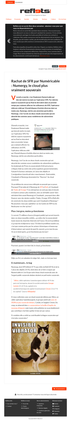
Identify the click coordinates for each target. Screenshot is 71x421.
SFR (41, 187)
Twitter (56, 413)
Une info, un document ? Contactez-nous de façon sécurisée (36, 394)
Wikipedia (31, 292)
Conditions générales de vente (43, 411)
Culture (53, 19)
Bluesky (56, 403)
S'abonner (10, 2)
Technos (44, 19)
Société (26, 19)
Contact (9, 406)
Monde (35, 19)
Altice (16, 281)
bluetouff (62, 69)
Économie (17, 19)
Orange (23, 190)
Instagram (56, 408)
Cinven (48, 289)
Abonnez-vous (45, 56)
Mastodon (57, 411)
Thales (15, 190)
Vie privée (25, 403)
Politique (9, 19)
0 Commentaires (60, 388)
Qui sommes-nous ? (12, 403)
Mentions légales (42, 408)
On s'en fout (62, 19)
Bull (46, 187)
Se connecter (19, 2)
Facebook (56, 406)
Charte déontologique (25, 407)
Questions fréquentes (40, 404)
